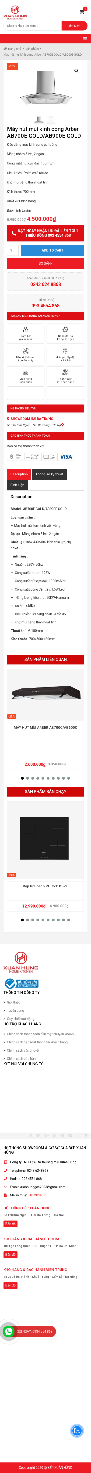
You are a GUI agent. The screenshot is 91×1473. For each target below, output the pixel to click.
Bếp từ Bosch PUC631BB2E (45, 886)
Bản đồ (10, 1224)
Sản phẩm (32, 48)
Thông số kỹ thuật (49, 474)
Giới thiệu (13, 1002)
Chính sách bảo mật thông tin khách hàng (37, 1042)
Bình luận (17, 485)
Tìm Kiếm (74, 25)
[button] (22, 778)
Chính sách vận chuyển (23, 1050)
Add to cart (52, 250)
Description (19, 474)
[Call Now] (8, 1331)
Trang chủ (14, 48)
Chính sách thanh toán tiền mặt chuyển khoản (40, 1034)
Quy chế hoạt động (20, 1019)
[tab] (19, 474)
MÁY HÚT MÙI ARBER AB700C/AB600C (45, 727)
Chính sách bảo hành (22, 1059)
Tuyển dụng (15, 1010)
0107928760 (37, 1195)
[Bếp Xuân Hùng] (15, 12)
